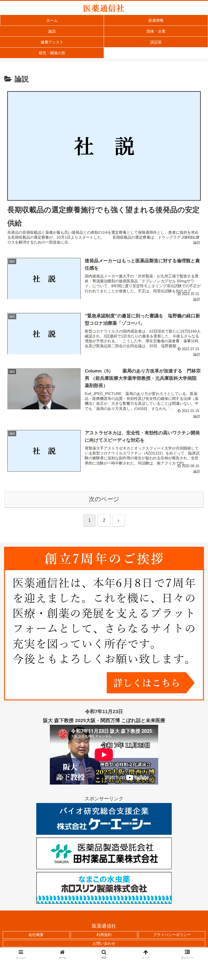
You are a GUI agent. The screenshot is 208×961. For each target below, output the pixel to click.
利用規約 (104, 934)
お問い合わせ (104, 943)
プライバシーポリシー (172, 934)
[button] (192, 786)
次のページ (104, 499)
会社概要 (36, 934)
